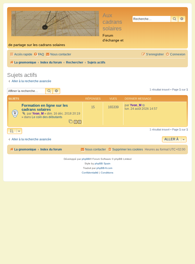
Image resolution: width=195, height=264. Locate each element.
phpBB (86, 159)
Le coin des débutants (47, 117)
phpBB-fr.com (104, 168)
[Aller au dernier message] (143, 105)
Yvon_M (38, 113)
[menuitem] (39, 54)
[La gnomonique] (55, 23)
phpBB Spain (102, 163)
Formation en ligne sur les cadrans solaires (45, 107)
